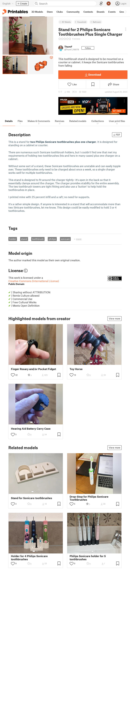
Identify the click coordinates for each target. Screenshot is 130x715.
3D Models (66, 22)
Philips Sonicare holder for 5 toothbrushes (88, 558)
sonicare (65, 238)
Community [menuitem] (73, 11)
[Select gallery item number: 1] (91, 362)
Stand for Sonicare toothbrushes (31, 498)
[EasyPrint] (101, 3)
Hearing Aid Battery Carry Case (31, 428)
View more (114, 318)
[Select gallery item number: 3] (97, 362)
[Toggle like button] (13, 375)
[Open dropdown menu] (125, 29)
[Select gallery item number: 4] (39, 422)
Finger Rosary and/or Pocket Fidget (33, 368)
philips (52, 238)
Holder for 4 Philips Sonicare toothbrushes (29, 558)
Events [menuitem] (112, 11)
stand (24, 238)
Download (94, 74)
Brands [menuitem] (100, 11)
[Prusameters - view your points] (109, 3)
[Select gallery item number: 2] (94, 362)
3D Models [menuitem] (37, 11)
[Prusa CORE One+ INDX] (92, 106)
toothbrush (38, 238)
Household (81, 22)
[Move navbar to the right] (126, 11)
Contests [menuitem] (88, 11)
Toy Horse (76, 368)
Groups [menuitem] (123, 11)
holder (12, 238)
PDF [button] (118, 134)
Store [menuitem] (50, 11)
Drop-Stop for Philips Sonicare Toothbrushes (89, 498)
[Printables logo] (15, 12)
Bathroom (97, 22)
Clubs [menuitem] (59, 11)
